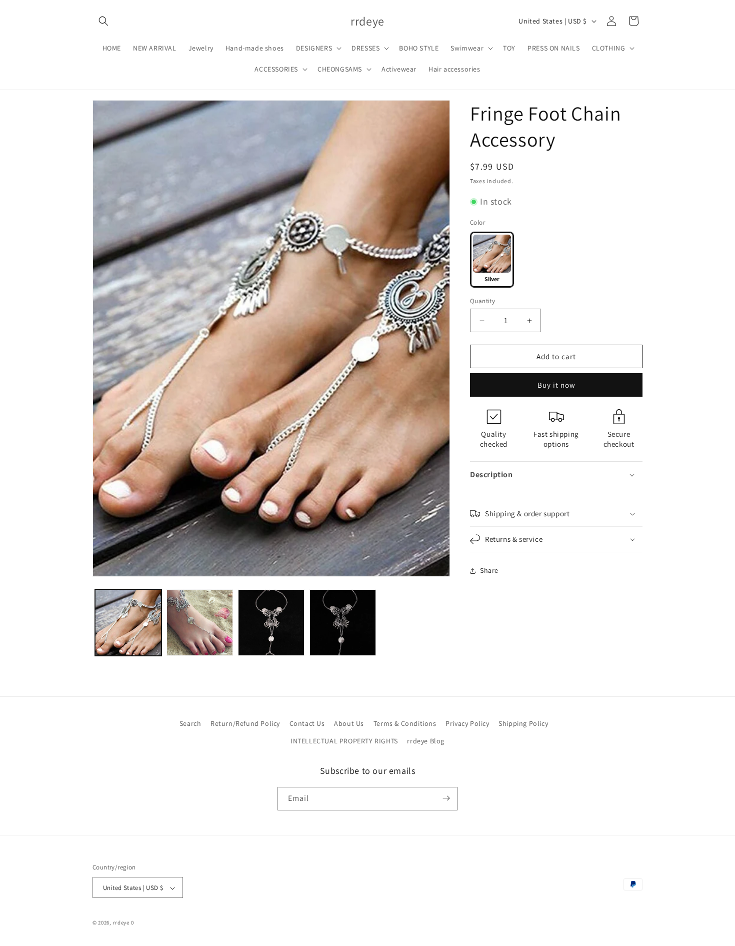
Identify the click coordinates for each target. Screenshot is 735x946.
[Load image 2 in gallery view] (199, 622)
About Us (349, 723)
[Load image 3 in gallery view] (271, 622)
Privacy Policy (467, 723)
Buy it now (557, 385)
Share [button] (489, 570)
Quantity (482, 301)
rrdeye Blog (425, 740)
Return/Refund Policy (245, 723)
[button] (103, 21)
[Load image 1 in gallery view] (128, 622)
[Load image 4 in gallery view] (343, 622)
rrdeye (121, 922)
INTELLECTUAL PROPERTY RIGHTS (344, 740)
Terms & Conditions (405, 723)
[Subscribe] (446, 798)
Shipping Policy (523, 723)
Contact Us (307, 723)
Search (191, 723)
